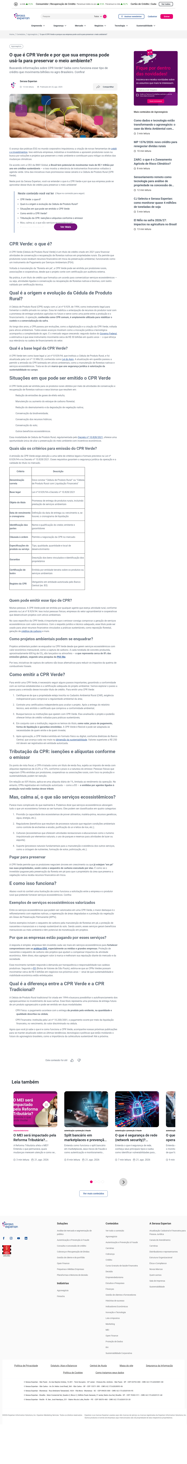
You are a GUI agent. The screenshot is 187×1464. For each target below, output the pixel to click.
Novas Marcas (156, 1269)
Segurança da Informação (159, 1365)
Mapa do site (126, 1365)
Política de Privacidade (26, 1365)
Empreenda (36, 25)
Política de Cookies (73, 1372)
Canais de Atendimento (159, 1240)
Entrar (167, 16)
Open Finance (63, 1263)
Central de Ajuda (98, 1365)
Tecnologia (120, 25)
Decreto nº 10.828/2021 (90, 437)
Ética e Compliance (158, 1263)
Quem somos (155, 1275)
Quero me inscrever (156, 101)
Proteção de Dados (114, 1341)
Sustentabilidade (144, 25)
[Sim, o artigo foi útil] (72, 1060)
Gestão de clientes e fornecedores (121, 1295)
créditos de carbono (31, 631)
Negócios (99, 25)
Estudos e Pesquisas (115, 1283)
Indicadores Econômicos (117, 1306)
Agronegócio (63, 1290)
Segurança (58, 25)
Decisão (109, 1271)
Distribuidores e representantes (163, 1252)
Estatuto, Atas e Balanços (64, 1365)
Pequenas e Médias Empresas (70, 1269)
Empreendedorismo (114, 1277)
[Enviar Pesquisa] (104, 16)
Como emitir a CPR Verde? (33, 213)
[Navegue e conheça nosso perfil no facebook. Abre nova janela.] (3, 1238)
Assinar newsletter (133, 16)
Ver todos (165, 4)
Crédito (109, 1260)
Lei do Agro (68, 359)
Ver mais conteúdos (93, 1193)
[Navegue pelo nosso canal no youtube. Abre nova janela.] (18, 1238)
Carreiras (110, 1248)
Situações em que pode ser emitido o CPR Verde (45, 208)
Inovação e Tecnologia (116, 1312)
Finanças (110, 1289)
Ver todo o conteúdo (115, 1231)
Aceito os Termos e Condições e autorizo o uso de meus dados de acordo (156, 95)
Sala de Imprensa (157, 1281)
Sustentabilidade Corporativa (119, 1353)
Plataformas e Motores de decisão (72, 1275)
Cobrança (110, 1254)
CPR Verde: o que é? (30, 199)
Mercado (79, 25)
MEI (107, 1330)
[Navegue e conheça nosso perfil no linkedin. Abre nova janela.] (26, 1238)
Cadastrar (152, 16)
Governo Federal (108, 333)
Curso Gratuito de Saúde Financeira (122, 1266)
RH (107, 1347)
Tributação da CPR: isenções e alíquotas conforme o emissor (51, 218)
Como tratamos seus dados (110, 1372)
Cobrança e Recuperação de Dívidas (73, 1252)
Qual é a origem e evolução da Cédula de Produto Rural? (49, 204)
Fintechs (61, 1296)
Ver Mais (65, 226)
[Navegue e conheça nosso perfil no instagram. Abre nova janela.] (11, 1238)
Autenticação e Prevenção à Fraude (73, 1240)
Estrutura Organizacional (160, 1257)
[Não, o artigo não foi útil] (79, 1060)
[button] (123, 1182)
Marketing (110, 1324)
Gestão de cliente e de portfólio (71, 1257)
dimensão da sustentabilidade (71, 739)
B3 (34, 968)
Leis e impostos (113, 1318)
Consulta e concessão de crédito (71, 1246)
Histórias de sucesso (115, 1301)
